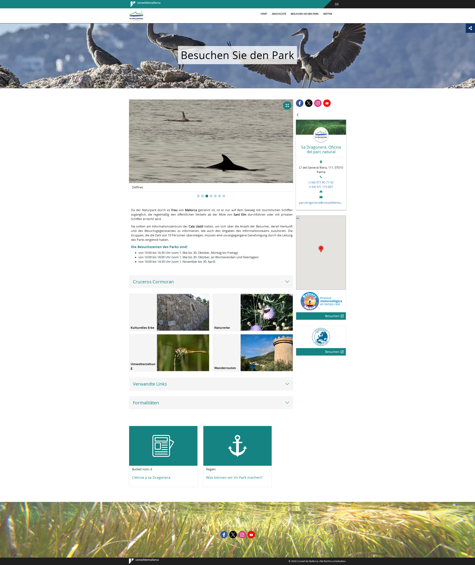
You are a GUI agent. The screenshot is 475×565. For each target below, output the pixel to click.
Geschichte (279, 13)
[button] (198, 196)
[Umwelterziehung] (183, 352)
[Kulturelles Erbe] (183, 312)
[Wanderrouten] (266, 352)
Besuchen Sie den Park (305, 13)
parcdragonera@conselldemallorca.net (321, 203)
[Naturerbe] (266, 312)
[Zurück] (297, 115)
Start (264, 13)
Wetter (327, 13)
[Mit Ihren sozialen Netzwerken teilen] (470, 28)
